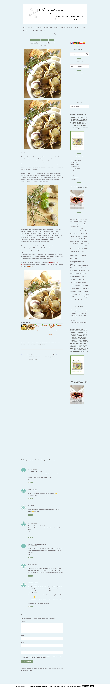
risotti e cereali (74, 270)
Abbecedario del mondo (79, 221)
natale (80, 248)
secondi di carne (76, 276)
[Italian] (77, 42)
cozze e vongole (25, 344)
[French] (73, 42)
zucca (77, 296)
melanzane (74, 248)
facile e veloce (75, 239)
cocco (80, 228)
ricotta (83, 268)
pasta (81, 251)
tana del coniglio (74, 170)
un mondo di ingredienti (77, 291)
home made (73, 246)
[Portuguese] (79, 42)
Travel (76, 27)
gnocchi (87, 243)
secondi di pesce (36, 344)
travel (85, 288)
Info (83, 686)
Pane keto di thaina (75, 313)
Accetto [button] (87, 686)
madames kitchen (75, 166)
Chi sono (31, 27)
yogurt (72, 296)
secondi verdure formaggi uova (78, 282)
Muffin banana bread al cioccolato (78, 319)
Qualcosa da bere (76, 267)
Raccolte (25, 30)
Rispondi (30, 482)
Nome (22, 635)
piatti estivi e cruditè (75, 255)
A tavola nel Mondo (50, 27)
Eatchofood (73, 179)
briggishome (31, 521)
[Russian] (81, 42)
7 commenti (43, 344)
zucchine (82, 296)
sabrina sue (73, 172)
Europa (84, 236)
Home (24, 27)
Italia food (44, 39)
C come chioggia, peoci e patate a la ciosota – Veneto (24, 332)
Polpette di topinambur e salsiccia (78, 315)
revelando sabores (75, 164)
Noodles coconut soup (45, 331)
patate (86, 251)
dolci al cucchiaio (77, 236)
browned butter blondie (76, 160)
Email (22, 642)
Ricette (38, 27)
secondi (51, 39)
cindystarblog (30, 266)
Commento (24, 621)
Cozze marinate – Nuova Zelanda (59, 331)
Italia (30, 344)
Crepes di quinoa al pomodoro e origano (79, 309)
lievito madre (81, 246)
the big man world (75, 175)
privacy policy (42, 657)
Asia (81, 226)
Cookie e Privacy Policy (38, 30)
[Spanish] (84, 42)
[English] (71, 42)
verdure (84, 294)
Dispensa (84, 27)
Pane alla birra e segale (76, 322)
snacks (75, 285)
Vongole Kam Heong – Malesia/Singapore (38, 332)
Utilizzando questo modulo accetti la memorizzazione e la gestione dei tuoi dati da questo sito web (42, 656)
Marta (24, 342)
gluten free (80, 243)
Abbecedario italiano (55, 342)
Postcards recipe (65, 27)
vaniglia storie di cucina (76, 168)
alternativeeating (74, 177)
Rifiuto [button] (92, 686)
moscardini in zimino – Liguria (31, 331)
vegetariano (76, 294)
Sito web (23, 649)
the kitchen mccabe (75, 162)
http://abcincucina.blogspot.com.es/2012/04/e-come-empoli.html (44, 474)
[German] (75, 42)
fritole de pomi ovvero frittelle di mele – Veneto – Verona (52, 332)
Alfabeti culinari (35, 39)
